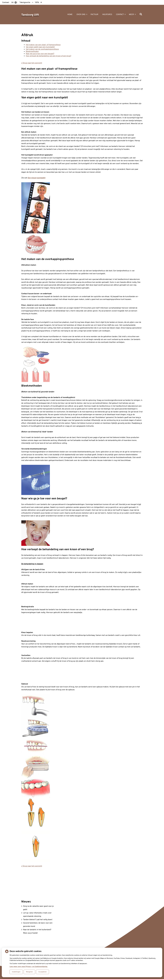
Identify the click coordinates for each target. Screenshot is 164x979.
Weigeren (29, 972)
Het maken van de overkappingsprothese (42, 49)
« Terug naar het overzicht (31, 63)
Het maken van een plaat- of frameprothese (43, 45)
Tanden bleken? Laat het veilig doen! (37, 920)
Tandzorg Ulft (30, 15)
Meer (131, 14)
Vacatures (107, 14)
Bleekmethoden (32, 51)
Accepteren (42, 972)
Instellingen (16, 972)
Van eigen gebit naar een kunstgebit (40, 47)
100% (37, 2)
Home (70, 14)
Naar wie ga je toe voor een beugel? (40, 54)
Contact (120, 14)
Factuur (94, 14)
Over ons (81, 14)
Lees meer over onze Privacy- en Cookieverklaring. (29, 967)
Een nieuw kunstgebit (36, 178)
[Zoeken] (141, 14)
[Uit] (16, 2)
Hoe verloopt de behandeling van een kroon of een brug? (48, 56)
